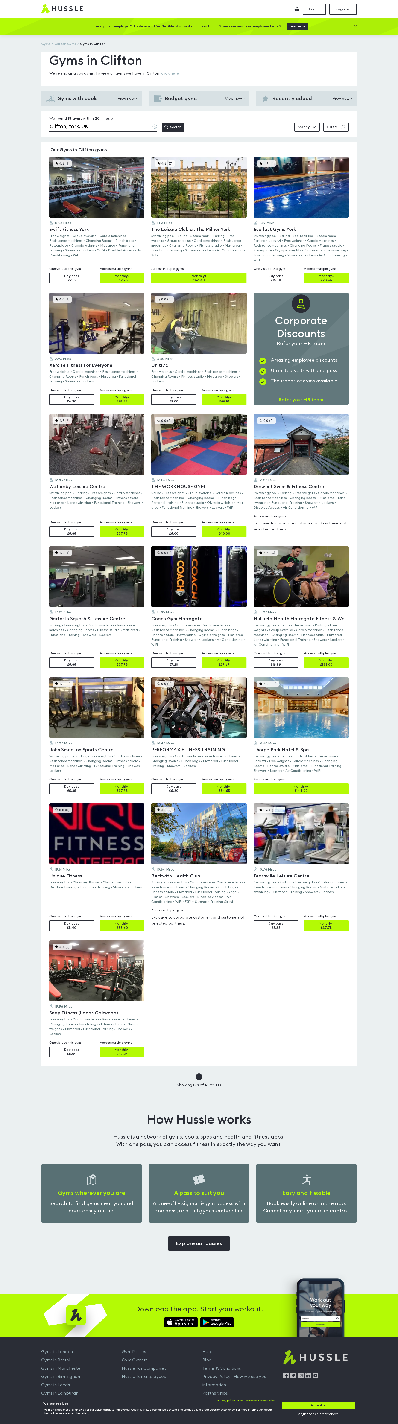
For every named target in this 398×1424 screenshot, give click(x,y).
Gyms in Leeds (55, 1385)
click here (170, 73)
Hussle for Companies (144, 1368)
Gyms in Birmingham (61, 1376)
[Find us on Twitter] (293, 1377)
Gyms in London (57, 1352)
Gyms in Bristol (55, 1360)
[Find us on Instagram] (301, 1377)
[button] (96, 220)
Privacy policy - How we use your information (246, 1400)
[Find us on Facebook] (286, 1377)
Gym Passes (134, 1352)
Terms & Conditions (221, 1368)
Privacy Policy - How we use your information (235, 1380)
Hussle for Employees (144, 1376)
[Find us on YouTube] (315, 1377)
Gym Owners (135, 1360)
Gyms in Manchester (61, 1368)
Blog (207, 1360)
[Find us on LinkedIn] (308, 1377)
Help (207, 1352)
